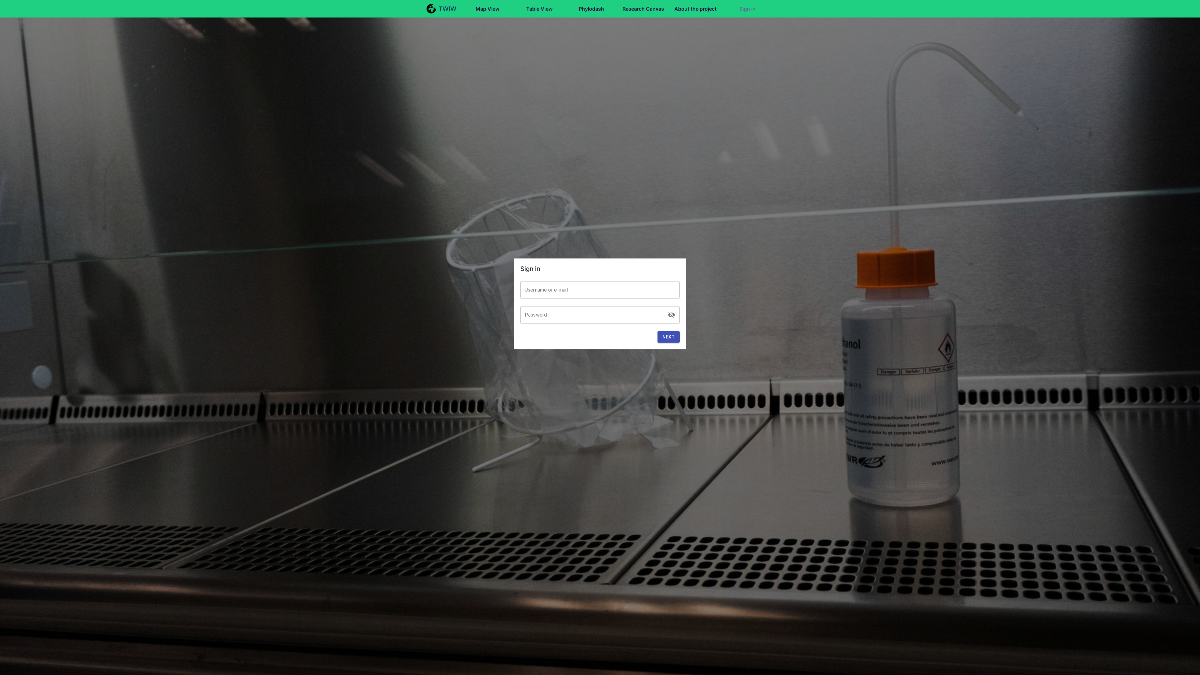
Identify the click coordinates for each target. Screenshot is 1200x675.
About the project (695, 9)
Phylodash (591, 9)
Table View (539, 9)
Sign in (747, 9)
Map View (487, 9)
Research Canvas (643, 9)
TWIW (447, 8)
